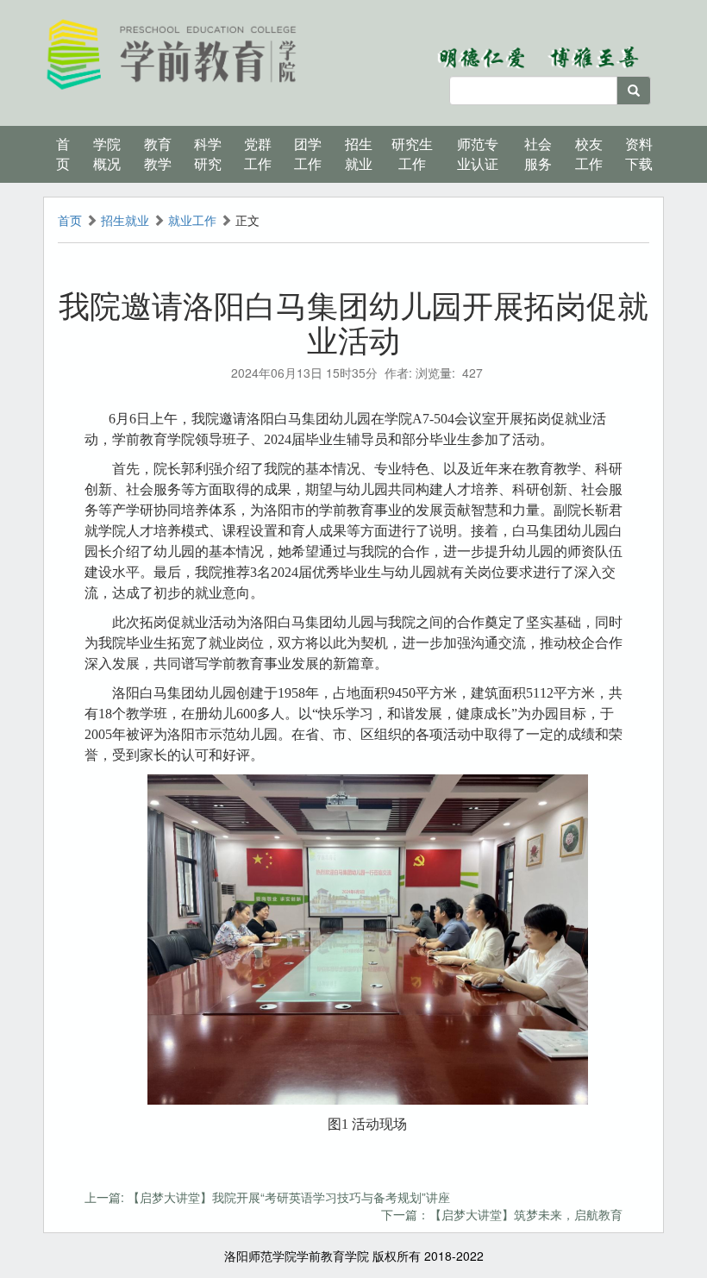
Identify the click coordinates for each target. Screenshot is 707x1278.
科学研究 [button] (208, 153)
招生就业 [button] (358, 153)
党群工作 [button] (258, 153)
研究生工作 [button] (412, 153)
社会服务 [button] (538, 153)
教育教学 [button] (158, 153)
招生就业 (125, 220)
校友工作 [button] (589, 153)
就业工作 (192, 220)
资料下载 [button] (639, 153)
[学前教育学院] (172, 52)
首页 (63, 153)
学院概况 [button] (107, 153)
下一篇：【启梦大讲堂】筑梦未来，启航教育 (502, 1214)
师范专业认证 (477, 153)
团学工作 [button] (308, 153)
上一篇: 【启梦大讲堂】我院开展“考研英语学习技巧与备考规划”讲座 (267, 1197)
